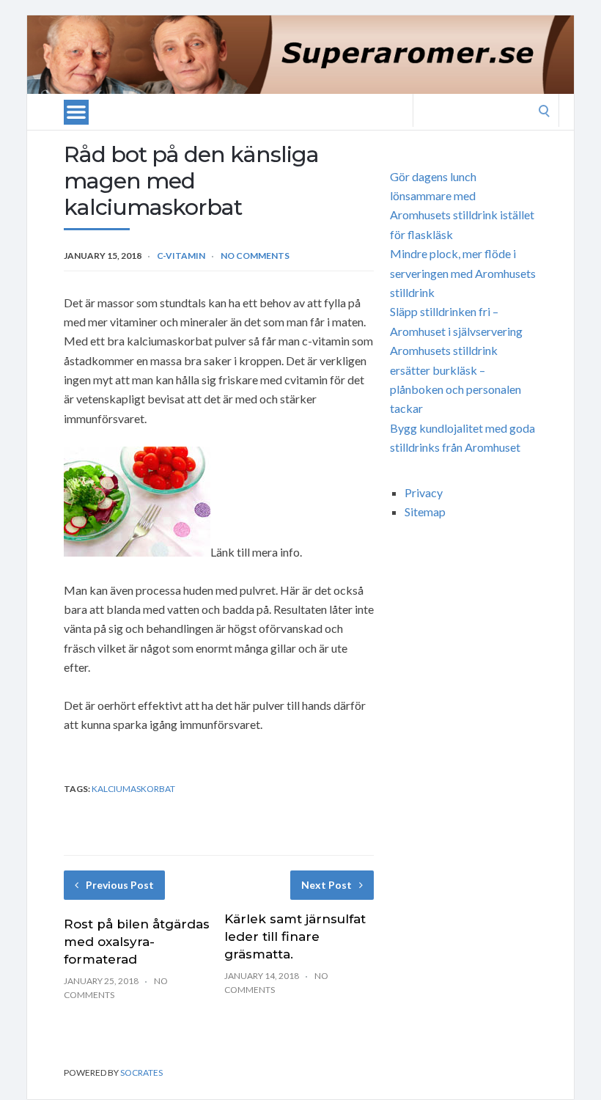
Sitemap (425, 511)
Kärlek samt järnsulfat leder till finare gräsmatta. (295, 936)
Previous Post (120, 885)
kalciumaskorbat (133, 788)
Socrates (141, 1072)
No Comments (255, 255)
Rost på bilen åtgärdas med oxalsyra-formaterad (137, 942)
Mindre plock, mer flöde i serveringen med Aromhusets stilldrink (463, 272)
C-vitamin (181, 255)
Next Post (326, 885)
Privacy (424, 492)
